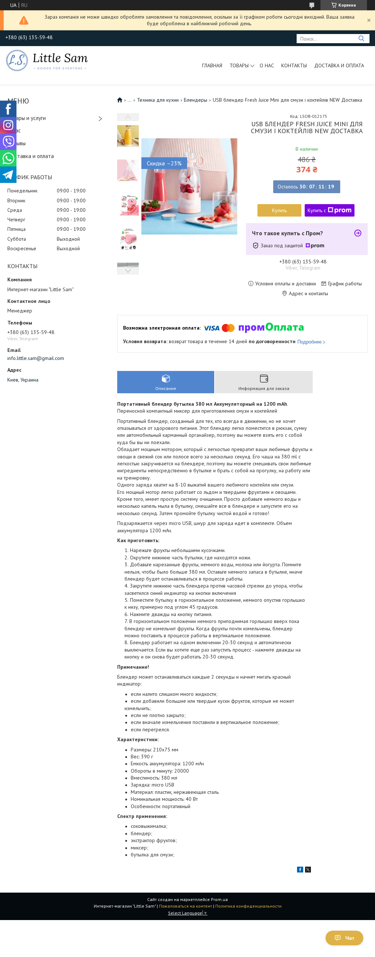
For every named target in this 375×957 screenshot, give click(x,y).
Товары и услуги (26, 118)
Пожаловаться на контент (185, 906)
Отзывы (16, 143)
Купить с (317, 210)
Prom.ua (219, 899)
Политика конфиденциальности (248, 906)
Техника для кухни (158, 99)
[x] (308, 870)
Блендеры (195, 99)
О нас (267, 65)
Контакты (294, 65)
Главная (212, 65)
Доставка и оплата (339, 65)
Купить (279, 210)
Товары (239, 65)
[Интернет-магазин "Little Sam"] (46, 60)
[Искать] (361, 38)
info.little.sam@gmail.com (35, 358)
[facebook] (300, 870)
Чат (349, 938)
